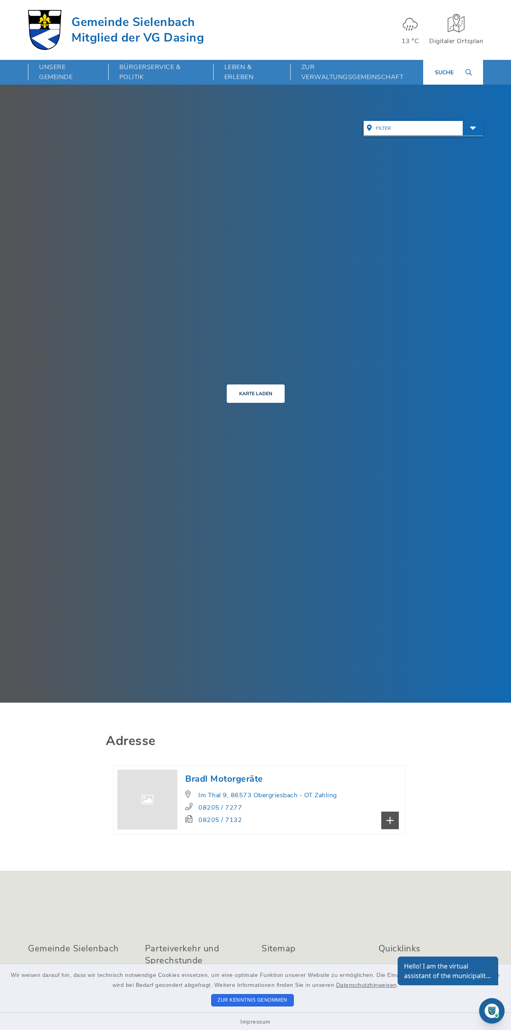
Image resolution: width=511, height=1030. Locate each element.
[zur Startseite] (44, 30)
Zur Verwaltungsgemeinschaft (352, 72)
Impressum (255, 1021)
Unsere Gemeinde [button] (56, 72)
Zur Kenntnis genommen (252, 1000)
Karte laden (255, 393)
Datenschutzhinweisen (366, 985)
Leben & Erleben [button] (239, 72)
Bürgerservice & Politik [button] (150, 72)
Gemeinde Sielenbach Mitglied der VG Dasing (137, 30)
